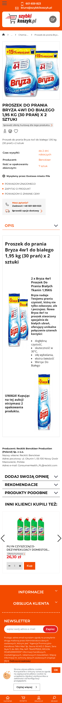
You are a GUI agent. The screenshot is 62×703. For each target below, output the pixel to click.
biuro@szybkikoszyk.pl (36, 7)
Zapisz (50, 629)
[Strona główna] (3, 35)
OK (56, 670)
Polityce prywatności (20, 660)
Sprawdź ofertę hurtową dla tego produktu (26, 125)
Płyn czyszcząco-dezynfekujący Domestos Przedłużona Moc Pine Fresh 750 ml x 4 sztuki (30, 548)
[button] (59, 538)
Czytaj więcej (24, 687)
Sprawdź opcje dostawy (25, 210)
